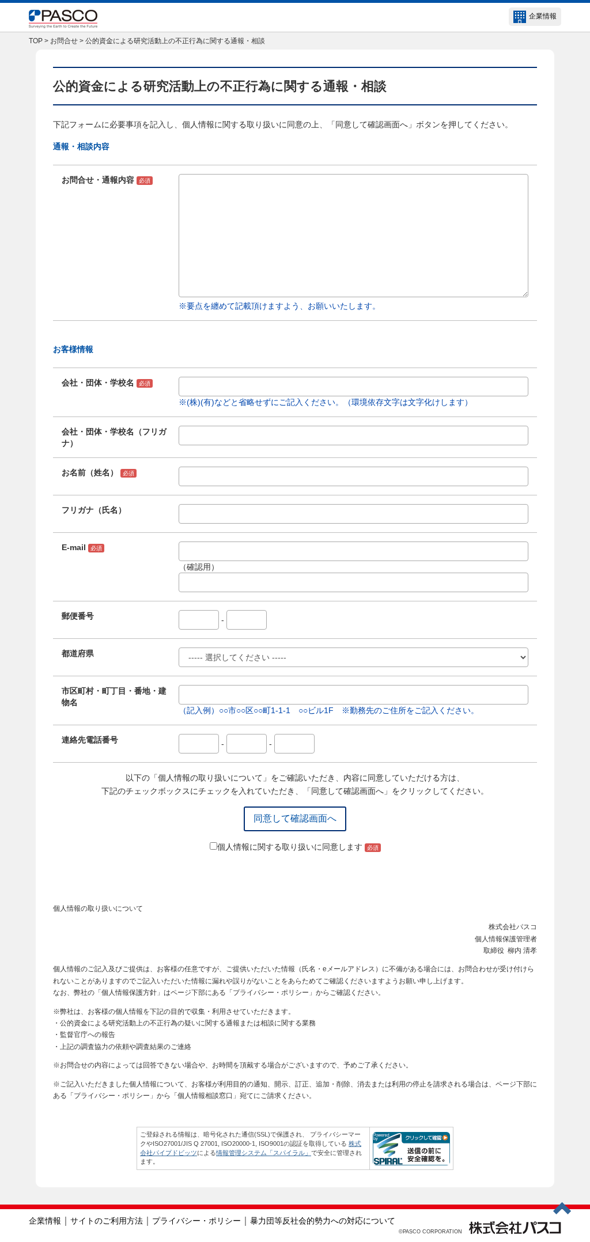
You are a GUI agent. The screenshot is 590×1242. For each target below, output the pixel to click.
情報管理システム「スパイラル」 (263, 1152)
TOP (36, 41)
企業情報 (543, 16)
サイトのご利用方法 (106, 1220)
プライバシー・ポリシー (196, 1220)
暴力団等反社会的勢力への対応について (322, 1220)
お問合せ (64, 41)
